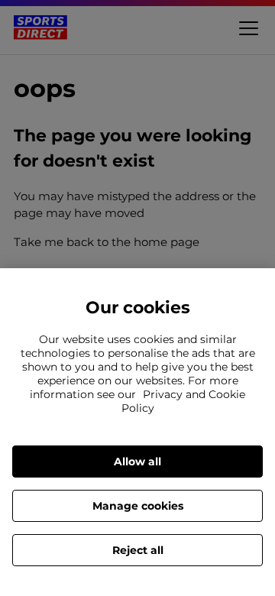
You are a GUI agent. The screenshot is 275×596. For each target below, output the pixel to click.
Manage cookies (137, 506)
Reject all (137, 550)
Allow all (137, 461)
